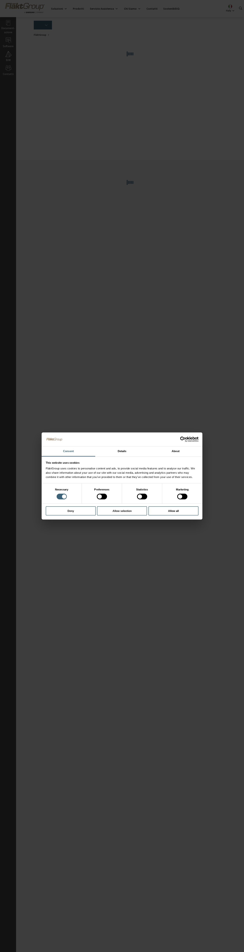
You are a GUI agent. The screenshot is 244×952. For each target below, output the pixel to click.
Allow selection (122, 510)
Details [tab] (122, 451)
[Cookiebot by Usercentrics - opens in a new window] (182, 439)
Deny (71, 510)
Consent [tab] (68, 451)
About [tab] (176, 451)
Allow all (173, 510)
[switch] (102, 496)
